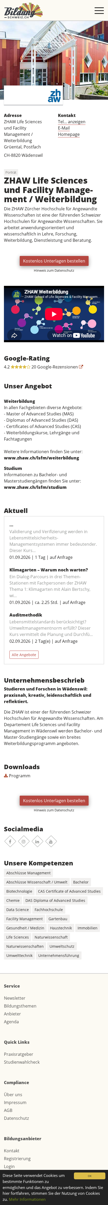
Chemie (13, 900)
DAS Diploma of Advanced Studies (55, 900)
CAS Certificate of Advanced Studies (69, 891)
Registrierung (17, 1158)
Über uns (13, 1094)
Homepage (69, 134)
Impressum (15, 1102)
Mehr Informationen (27, 1199)
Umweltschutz (62, 946)
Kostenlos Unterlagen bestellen (54, 261)
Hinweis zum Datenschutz (54, 270)
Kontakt (11, 1151)
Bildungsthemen (20, 1006)
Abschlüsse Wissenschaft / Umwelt (36, 882)
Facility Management (24, 918)
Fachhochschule (49, 909)
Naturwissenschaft (51, 937)
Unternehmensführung (58, 955)
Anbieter (12, 1014)
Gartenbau (57, 918)
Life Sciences (17, 937)
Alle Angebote (24, 654)
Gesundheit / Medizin (25, 927)
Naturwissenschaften (25, 946)
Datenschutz (16, 1118)
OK (89, 1176)
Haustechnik (61, 927)
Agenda (11, 1022)
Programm (19, 776)
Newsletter (14, 998)
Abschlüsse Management (28, 872)
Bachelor (81, 882)
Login (9, 1166)
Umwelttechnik (19, 955)
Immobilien (88, 927)
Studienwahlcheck (22, 1062)
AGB (8, 1110)
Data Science (17, 909)
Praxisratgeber (18, 1054)
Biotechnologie (19, 891)
